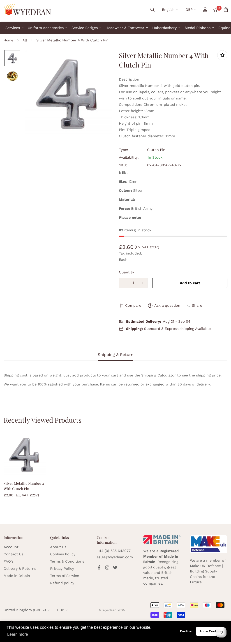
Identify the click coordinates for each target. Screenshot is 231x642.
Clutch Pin (156, 150)
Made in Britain (17, 576)
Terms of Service (64, 576)
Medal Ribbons (197, 28)
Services (12, 28)
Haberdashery (164, 28)
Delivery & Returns (20, 568)
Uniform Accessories (46, 28)
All (25, 40)
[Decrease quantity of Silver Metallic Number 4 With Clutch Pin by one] (124, 283)
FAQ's (9, 561)
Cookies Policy (62, 554)
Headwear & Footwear (125, 28)
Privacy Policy (62, 568)
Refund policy (62, 583)
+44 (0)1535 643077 (114, 551)
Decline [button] (186, 631)
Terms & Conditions (67, 561)
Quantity (126, 272)
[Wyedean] (27, 10)
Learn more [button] (17, 634)
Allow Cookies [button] (210, 631)
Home (8, 40)
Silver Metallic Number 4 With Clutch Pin (24, 486)
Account (11, 547)
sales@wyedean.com (115, 557)
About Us (58, 547)
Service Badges (85, 28)
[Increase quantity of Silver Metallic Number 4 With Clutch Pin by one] (143, 283)
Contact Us (13, 554)
